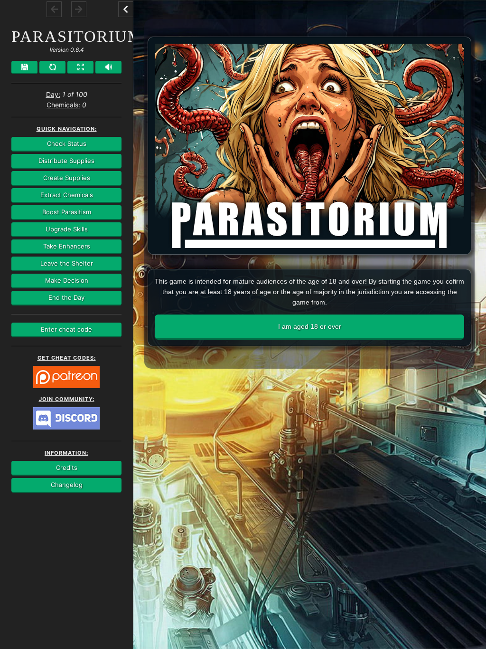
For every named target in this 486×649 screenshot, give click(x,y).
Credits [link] (66, 467)
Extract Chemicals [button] (66, 195)
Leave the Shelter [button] (66, 263)
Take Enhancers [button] (66, 246)
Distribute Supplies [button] (66, 160)
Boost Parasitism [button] (66, 212)
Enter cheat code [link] (66, 329)
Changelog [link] (67, 484)
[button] (125, 9)
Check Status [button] (66, 143)
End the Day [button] (66, 297)
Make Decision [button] (66, 280)
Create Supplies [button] (66, 177)
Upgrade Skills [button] (67, 229)
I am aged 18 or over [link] (309, 326)
